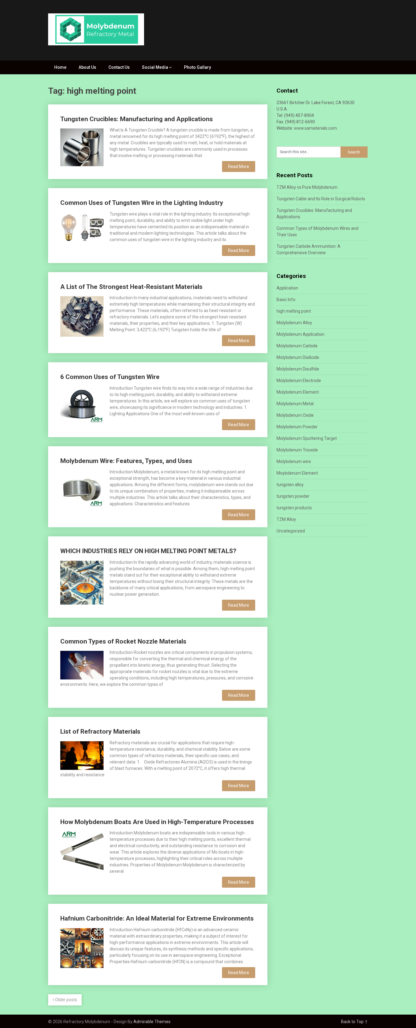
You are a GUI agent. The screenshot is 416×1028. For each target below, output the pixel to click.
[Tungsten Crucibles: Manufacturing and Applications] (82, 146)
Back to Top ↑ (354, 1021)
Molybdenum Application (300, 334)
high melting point (294, 311)
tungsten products (294, 507)
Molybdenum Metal (295, 403)
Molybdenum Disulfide (298, 369)
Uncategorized (291, 530)
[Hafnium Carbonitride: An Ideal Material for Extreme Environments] (82, 947)
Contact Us (119, 67)
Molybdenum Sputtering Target (307, 438)
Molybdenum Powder (297, 426)
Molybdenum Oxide (295, 415)
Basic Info (286, 299)
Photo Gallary (197, 67)
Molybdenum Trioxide (297, 449)
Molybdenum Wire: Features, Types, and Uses (126, 461)
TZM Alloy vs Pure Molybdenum (307, 187)
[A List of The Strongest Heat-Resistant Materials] (82, 316)
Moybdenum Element (297, 473)
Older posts (65, 999)
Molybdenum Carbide (297, 345)
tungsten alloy (290, 484)
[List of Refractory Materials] (82, 755)
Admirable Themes (152, 1021)
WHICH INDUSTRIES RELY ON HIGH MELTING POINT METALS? (148, 551)
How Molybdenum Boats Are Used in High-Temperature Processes (157, 822)
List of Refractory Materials (100, 731)
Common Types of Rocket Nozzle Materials (123, 641)
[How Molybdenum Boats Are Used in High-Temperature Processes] (82, 852)
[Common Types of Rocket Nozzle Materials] (82, 664)
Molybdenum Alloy (294, 322)
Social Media (155, 67)
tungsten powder (293, 496)
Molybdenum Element (298, 392)
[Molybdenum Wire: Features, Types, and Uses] (82, 488)
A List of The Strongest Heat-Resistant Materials (131, 286)
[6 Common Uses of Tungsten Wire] (82, 404)
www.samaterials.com (315, 128)
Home (60, 67)
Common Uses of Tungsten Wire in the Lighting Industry (141, 202)
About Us (87, 67)
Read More (238, 166)
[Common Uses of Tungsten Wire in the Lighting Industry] (82, 226)
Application (287, 288)
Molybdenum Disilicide (298, 357)
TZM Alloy (286, 519)
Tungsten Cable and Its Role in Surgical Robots (321, 198)
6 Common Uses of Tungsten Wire (110, 377)
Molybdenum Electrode (299, 380)
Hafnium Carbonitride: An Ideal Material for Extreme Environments (157, 918)
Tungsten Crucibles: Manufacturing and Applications (136, 119)
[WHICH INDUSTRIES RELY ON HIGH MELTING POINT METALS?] (82, 582)
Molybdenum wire (294, 461)
